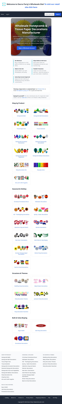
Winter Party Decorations (28, 378)
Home (2, 14)
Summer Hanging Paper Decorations (28, 375)
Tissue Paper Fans (6, 361)
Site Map (55, 397)
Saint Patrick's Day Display (28, 372)
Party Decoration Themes (49, 361)
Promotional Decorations (8, 391)
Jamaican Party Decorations (50, 364)
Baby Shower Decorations (49, 359)
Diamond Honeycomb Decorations (10, 368)
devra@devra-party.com (23, 90)
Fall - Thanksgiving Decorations (30, 361)
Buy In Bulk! (5, 387)
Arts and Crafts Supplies (8, 379)
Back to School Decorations (29, 381)
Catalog (7, 397)
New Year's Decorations (28, 370)
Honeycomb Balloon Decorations (10, 372)
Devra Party (30, 402)
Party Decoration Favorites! (49, 366)
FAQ (49, 397)
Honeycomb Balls (6, 357)
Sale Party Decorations (7, 389)
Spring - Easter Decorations (29, 364)
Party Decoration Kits (7, 375)
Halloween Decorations (28, 359)
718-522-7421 (41, 89)
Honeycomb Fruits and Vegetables (10, 370)
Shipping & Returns (41, 397)
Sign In (41, 48)
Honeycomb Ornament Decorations (10, 366)
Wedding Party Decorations (50, 357)
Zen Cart (42, 402)
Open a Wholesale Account (27, 48)
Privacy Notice (29, 397)
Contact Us (21, 397)
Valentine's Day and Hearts (29, 366)
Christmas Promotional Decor (29, 357)
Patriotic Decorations (27, 368)
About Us (13, 397)
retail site (24, 97)
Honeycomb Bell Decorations (9, 359)
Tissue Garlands (6, 364)
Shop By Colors (5, 377)
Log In (7, 14)
